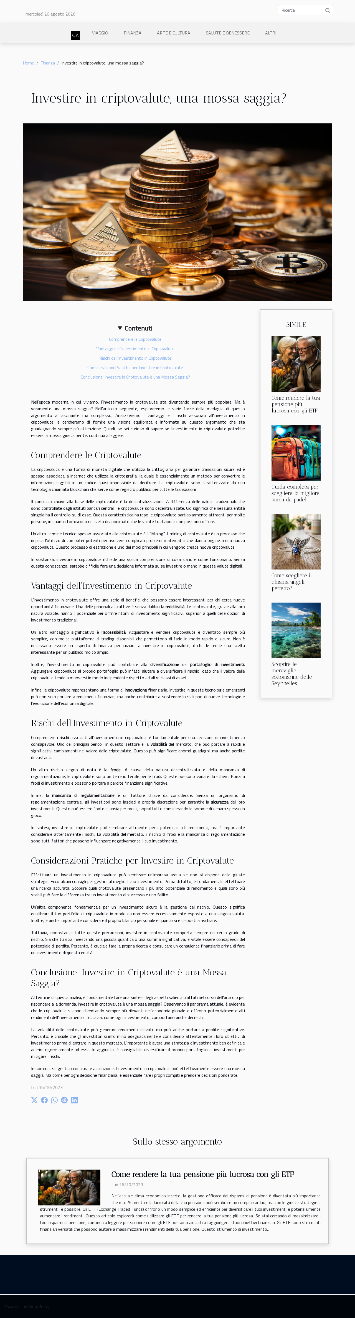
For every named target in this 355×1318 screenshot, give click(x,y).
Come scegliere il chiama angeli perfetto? (292, 581)
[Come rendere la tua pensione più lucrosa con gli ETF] (296, 363)
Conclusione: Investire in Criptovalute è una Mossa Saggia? (135, 377)
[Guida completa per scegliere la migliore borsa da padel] (296, 452)
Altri (270, 32)
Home (28, 62)
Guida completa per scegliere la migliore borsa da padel (296, 493)
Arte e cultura (173, 32)
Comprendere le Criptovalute (135, 339)
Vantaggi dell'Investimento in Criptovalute (135, 348)
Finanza (132, 32)
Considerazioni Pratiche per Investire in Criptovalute (135, 367)
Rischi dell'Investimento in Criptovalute (135, 358)
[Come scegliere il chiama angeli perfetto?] (296, 541)
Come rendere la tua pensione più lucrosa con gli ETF (296, 404)
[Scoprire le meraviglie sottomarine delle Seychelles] (296, 629)
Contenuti (139, 328)
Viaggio (100, 32)
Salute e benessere (228, 32)
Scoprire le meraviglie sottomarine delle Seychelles (292, 674)
